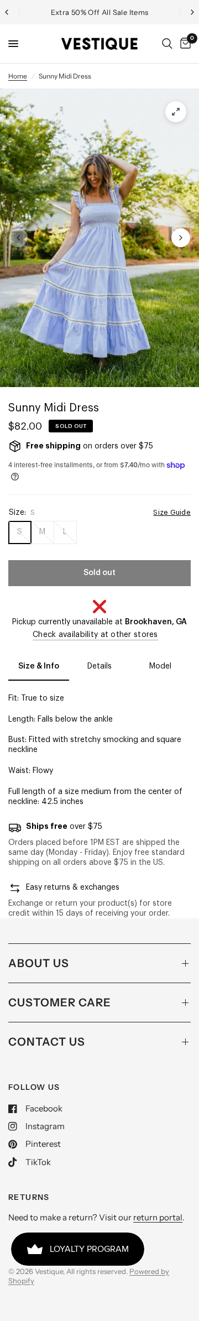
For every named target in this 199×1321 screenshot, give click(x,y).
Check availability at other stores (95, 635)
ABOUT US (38, 963)
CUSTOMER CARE (59, 1002)
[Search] (167, 43)
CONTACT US (46, 1041)
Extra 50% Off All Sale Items (100, 12)
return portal (157, 1217)
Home (17, 76)
